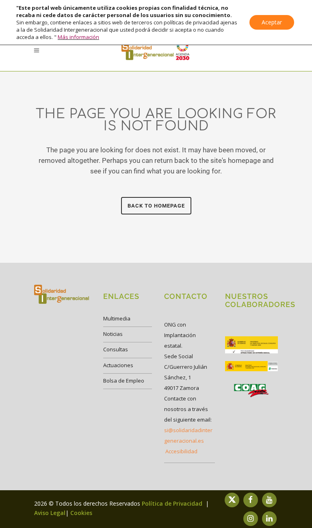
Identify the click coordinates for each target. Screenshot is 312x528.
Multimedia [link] (116, 318)
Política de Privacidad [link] (173, 503)
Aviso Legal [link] (49, 513)
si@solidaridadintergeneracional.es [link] (188, 435)
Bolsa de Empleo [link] (123, 380)
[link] (156, 50)
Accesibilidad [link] (181, 451)
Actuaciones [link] (118, 365)
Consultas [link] (115, 349)
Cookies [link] (81, 513)
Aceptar (272, 22)
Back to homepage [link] (156, 206)
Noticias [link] (113, 334)
